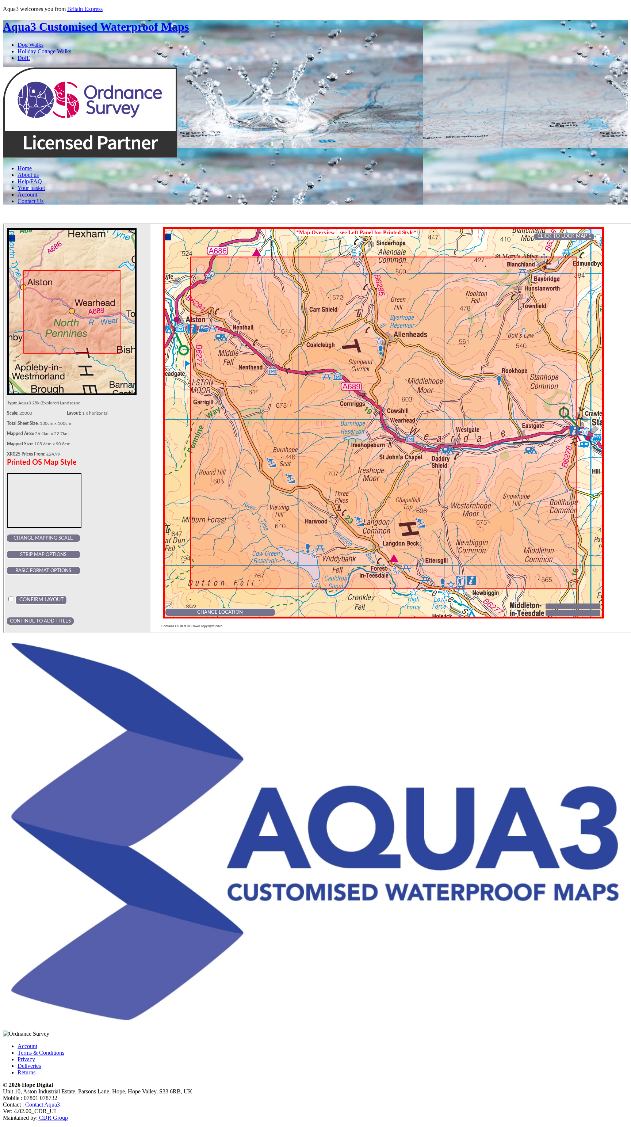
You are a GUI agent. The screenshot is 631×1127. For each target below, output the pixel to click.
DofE (24, 58)
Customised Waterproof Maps (96, 26)
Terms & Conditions (41, 1053)
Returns (26, 1072)
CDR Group (53, 1118)
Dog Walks (30, 45)
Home (25, 168)
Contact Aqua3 (42, 1104)
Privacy (26, 1059)
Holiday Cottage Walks (44, 51)
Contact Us (30, 201)
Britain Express (85, 9)
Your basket (31, 188)
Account (27, 194)
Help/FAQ (30, 181)
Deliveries (29, 1066)
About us (28, 175)
